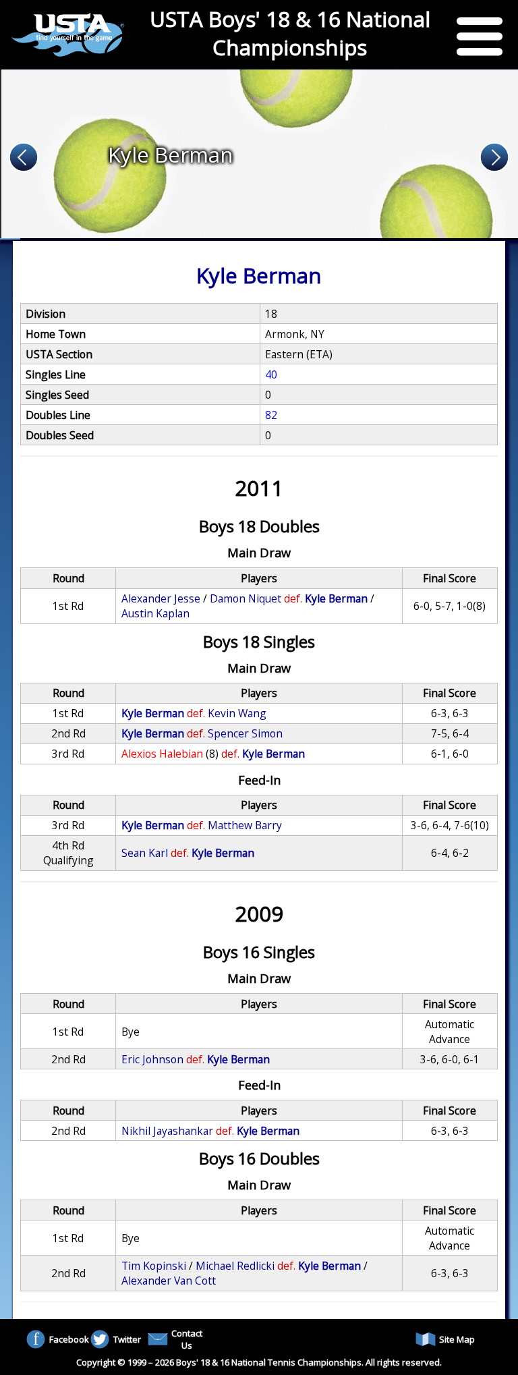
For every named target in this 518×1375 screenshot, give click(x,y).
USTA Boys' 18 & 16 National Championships (290, 33)
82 (271, 415)
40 (271, 374)
